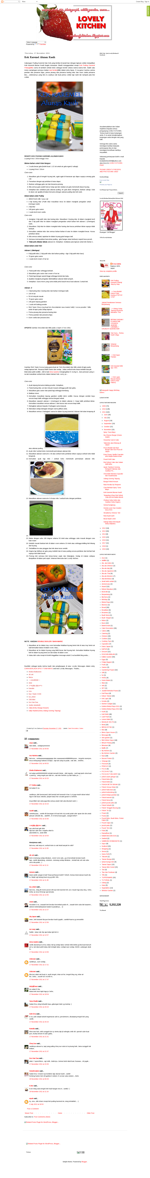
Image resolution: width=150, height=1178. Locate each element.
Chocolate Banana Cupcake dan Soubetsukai (113, 474)
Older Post (90, 1113)
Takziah (104, 856)
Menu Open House (108, 732)
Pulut (103, 830)
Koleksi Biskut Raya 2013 (110, 709)
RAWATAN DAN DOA (109, 836)
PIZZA (104, 769)
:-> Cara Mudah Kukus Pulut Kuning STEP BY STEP (116, 294)
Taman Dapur (106, 864)
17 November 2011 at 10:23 (39, 804)
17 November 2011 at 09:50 (39, 749)
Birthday (104, 599)
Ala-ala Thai (106, 573)
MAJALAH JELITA (108, 722)
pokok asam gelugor (109, 777)
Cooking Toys (106, 641)
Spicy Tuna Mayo (110, 432)
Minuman (105, 745)
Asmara (32, 872)
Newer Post (29, 1113)
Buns (103, 623)
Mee (103, 730)
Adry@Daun (33, 986)
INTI (103, 688)
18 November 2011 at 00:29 (39, 1079)
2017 (104, 543)
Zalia (30, 708)
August (106, 420)
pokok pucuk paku (108, 803)
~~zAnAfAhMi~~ (34, 680)
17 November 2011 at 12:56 (39, 922)
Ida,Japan (32, 916)
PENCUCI (105, 766)
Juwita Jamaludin (35, 705)
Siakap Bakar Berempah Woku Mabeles (112, 523)
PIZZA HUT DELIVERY (110, 774)
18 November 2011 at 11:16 (39, 1091)
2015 (104, 537)
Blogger (84, 1162)
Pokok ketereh (107, 797)
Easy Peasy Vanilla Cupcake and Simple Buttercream (113, 455)
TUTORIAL (105, 880)
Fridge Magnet (107, 662)
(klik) (31, 68)
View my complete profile (108, 271)
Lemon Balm (106, 719)
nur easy (32, 929)
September (108, 423)
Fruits (104, 664)
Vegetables (105, 888)
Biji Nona (105, 597)
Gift (103, 672)
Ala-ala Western (107, 576)
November (108, 429)
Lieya (31, 743)
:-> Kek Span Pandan (115, 356)
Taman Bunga (106, 859)
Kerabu (104, 701)
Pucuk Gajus (106, 823)
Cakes (81, 728)
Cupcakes (105, 644)
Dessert (104, 651)
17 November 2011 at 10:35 (39, 819)
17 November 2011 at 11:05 (39, 848)
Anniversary (106, 584)
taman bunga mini (108, 862)
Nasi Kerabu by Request (112, 484)
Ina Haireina (33, 755)
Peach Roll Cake (109, 459)
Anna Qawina (54, 372)
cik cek (31, 674)
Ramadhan (105, 833)
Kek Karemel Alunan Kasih (113, 492)
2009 (104, 406)
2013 (104, 531)
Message (105, 735)
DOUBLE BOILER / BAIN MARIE (50, 641)
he (102, 675)
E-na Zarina (117, 264)
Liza (30, 691)
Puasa (104, 816)
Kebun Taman (106, 696)
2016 (104, 540)
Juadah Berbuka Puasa (110, 691)
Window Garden (107, 890)
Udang (104, 883)
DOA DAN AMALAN (108, 654)
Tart (103, 869)
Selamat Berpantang (115, 345)
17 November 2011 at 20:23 (39, 1007)
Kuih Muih (105, 714)
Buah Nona (105, 615)
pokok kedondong (108, 792)
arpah (31, 1098)
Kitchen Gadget (107, 704)
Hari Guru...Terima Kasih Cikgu (117, 334)
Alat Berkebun (106, 579)
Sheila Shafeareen (35, 672)
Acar (103, 558)
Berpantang (106, 594)
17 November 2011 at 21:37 (39, 1051)
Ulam (103, 885)
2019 (104, 549)
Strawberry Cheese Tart (112, 513)
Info (103, 685)
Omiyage (105, 761)
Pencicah (105, 764)
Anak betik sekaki (108, 581)
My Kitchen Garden (108, 753)
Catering (105, 633)
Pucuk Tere (106, 828)
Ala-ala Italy (106, 568)
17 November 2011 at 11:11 (38, 865)
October (107, 426)
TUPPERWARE (107, 877)
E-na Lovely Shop (104, 180)
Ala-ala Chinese (107, 566)
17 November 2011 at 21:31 (39, 1036)
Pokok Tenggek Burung (110, 808)
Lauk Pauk (105, 717)
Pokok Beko (106, 779)
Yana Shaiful (33, 1001)
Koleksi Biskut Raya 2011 (110, 706)
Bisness (104, 605)
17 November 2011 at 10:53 (39, 836)
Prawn (104, 813)
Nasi (103, 756)
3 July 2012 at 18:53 (36, 1104)
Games (104, 667)
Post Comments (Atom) (42, 1117)
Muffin (104, 748)
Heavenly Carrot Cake (111, 440)
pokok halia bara (107, 790)
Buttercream (106, 625)
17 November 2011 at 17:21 (39, 965)
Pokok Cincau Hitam (109, 787)
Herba (104, 678)
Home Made (106, 680)
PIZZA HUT (106, 771)
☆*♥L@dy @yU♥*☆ (35, 686)
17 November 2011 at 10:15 (39, 778)
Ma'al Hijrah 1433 (110, 519)
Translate (42, 44)
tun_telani (32, 697)
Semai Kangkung (109, 505)
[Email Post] (26, 730)
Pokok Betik (106, 782)
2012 (104, 528)
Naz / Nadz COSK (35, 694)
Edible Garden (107, 657)
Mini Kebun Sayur (108, 740)
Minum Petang (107, 743)
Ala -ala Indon (106, 563)
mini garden (106, 737)
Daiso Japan (106, 646)
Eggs (103, 659)
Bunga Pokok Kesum (111, 481)
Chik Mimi (32, 699)
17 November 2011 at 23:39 (39, 1064)
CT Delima (33, 785)
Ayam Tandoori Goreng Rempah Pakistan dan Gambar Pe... (112, 469)
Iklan (103, 683)
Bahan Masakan (107, 589)
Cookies (104, 638)
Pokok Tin (105, 810)
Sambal (104, 838)
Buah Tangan (106, 618)
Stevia (104, 851)
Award (104, 586)
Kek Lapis (105, 698)
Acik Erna (32, 1014)
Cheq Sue (32, 1043)
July (105, 417)
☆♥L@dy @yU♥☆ (35, 825)
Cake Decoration (73, 728)
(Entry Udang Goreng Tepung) (49, 711)
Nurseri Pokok (107, 758)
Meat (103, 724)
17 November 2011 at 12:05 (39, 895)
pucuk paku (106, 825)
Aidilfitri (104, 560)
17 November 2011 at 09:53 (39, 763)
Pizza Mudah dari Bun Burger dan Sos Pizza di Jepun (113, 449)
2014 (104, 534)
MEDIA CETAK (107, 727)
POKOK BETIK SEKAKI (110, 784)
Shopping (105, 849)
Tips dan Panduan (108, 872)
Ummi (31, 902)
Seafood (104, 846)
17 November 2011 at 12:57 (39, 935)
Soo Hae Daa (33, 702)
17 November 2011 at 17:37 (39, 979)
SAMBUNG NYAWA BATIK (111, 841)
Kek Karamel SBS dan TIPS (117, 367)
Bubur (104, 620)
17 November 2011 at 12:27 (39, 910)
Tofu (103, 875)
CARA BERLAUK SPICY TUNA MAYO (38, 668)
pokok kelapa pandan (109, 795)
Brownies (105, 612)
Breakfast (105, 610)
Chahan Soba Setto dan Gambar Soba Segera (112, 501)
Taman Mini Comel (108, 867)
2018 (104, 546)
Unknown (32, 959)
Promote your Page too (106, 184)
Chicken (104, 636)
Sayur (104, 843)
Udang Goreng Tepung (112, 478)
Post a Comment (33, 1109)
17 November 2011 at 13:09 (39, 952)
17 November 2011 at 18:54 (39, 994)
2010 (104, 409)
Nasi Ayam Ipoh (109, 516)
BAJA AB (105, 592)
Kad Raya (105, 693)
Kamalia (31, 688)
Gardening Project (108, 670)
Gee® (31, 811)
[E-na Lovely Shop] (100, 182)
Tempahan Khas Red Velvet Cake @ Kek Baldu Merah (113, 496)
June (106, 415)
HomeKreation (34, 1071)
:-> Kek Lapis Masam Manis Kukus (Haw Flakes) (115, 379)
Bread (104, 607)
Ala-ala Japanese (108, 571)
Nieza (31, 677)
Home (60, 1113)
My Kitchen (105, 751)
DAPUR (104, 649)
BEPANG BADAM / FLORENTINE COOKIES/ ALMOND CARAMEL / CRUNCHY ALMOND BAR (113, 324)
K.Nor (31, 1086)
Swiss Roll (105, 854)
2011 (104, 412)
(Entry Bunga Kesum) (41, 708)
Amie (30, 683)
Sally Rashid (33, 711)
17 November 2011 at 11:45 (39, 880)
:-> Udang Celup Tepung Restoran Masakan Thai (117, 310)
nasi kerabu (53, 70)
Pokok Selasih (107, 805)
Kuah (103, 711)
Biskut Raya (106, 602)
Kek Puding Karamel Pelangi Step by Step (116, 282)
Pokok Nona (106, 800)
